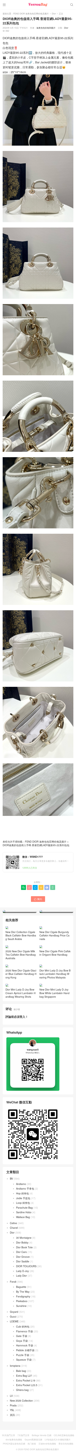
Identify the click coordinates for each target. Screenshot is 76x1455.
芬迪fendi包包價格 (47, 1443)
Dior (54, 13)
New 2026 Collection (21, 1400)
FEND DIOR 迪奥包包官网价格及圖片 (31, 13)
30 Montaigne (23, 1237)
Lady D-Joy (22, 1271)
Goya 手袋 (22, 1340)
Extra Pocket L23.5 (26, 1385)
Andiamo (21, 1184)
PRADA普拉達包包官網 (14, 1443)
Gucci (13, 1316)
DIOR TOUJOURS (26, 1266)
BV (11, 1178)
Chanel (14, 1227)
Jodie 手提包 (23, 1198)
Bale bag (21, 1371)
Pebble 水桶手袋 (25, 1350)
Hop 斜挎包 (22, 1193)
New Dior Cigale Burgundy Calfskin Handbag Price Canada (54, 935)
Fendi (13, 1281)
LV (11, 1395)
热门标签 (32, 1443)
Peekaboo (21, 1301)
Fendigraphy (23, 1296)
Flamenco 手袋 (24, 1331)
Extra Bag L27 (24, 1375)
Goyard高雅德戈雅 (33, 1439)
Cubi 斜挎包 (22, 1326)
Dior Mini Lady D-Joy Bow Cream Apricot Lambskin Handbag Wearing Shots (20, 993)
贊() (38, 898)
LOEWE (14, 1321)
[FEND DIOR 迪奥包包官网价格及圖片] (38, 4)
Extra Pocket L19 (25, 1380)
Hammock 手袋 (24, 1345)
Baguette (21, 1287)
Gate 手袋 (21, 1336)
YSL (12, 1410)
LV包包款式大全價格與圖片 (58, 1439)
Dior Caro (21, 1252)
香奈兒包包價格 (66, 1443)
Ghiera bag (22, 1390)
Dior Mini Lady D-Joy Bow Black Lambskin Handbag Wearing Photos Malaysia (55, 974)
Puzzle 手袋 (22, 1355)
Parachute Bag (24, 1207)
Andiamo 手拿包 (25, 1188)
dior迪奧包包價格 (14, 1439)
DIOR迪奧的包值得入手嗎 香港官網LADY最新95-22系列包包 (36, 845)
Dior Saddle (22, 1261)
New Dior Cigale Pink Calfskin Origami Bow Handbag (55, 952)
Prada (13, 1405)
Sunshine (21, 1306)
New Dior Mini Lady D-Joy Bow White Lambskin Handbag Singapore (54, 993)
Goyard (14, 1311)
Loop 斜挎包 (23, 1203)
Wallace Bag (23, 1217)
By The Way (23, 1291)
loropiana (15, 1365)
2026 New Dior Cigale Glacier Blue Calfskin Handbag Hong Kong (20, 974)
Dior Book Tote (24, 1247)
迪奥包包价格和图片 (45, 27)
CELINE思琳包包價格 (64, 1435)
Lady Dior (21, 1275)
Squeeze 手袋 (24, 1359)
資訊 (12, 1415)
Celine (13, 1223)
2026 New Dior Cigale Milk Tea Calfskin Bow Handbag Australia (20, 954)
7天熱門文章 (23, 1435)
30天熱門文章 (8, 1435)
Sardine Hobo (23, 1212)
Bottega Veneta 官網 (41, 1435)
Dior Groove (23, 1256)
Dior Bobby (22, 1242)
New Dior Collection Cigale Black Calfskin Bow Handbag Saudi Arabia (20, 935)
